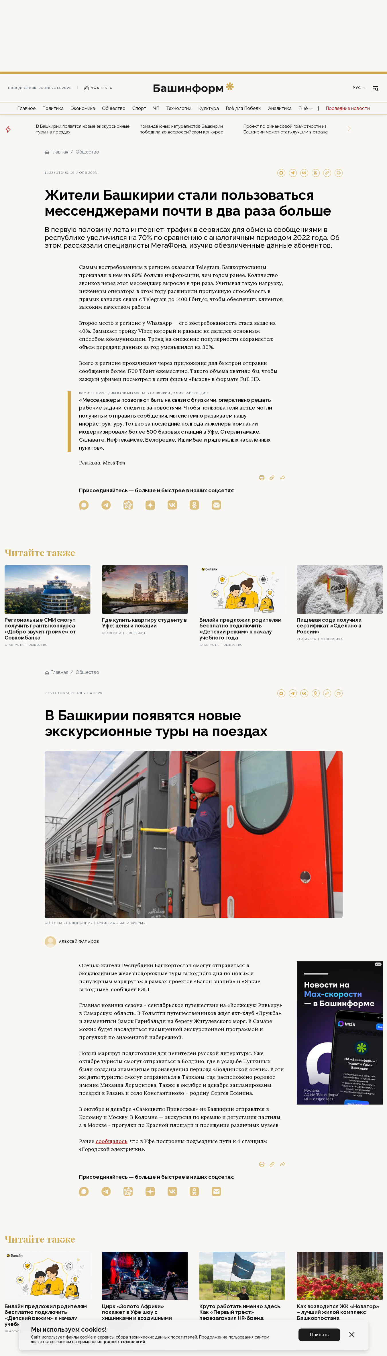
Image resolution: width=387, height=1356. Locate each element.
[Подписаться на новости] (216, 505)
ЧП (156, 108)
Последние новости (348, 108)
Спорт (139, 108)
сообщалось (111, 1141)
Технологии (178, 108)
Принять (319, 1334)
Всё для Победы (243, 108)
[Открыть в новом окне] (84, 505)
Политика (53, 108)
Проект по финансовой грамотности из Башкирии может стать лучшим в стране (285, 129)
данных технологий (124, 1341)
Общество (113, 108)
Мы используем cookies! (69, 1329)
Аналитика (280, 108)
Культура (208, 108)
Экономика (82, 108)
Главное (26, 108)
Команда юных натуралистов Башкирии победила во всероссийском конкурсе (181, 129)
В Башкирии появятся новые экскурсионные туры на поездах (82, 129)
